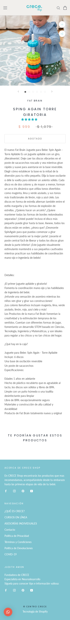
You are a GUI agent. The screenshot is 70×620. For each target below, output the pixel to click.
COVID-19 (10, 554)
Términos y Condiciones (18, 542)
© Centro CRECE (35, 606)
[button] (29, 119)
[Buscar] (58, 7)
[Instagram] (14, 490)
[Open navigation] (5, 7)
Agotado (35, 138)
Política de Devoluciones (18, 548)
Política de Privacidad (16, 535)
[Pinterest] (23, 490)
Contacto (9, 529)
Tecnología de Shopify (35, 611)
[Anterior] (18, 91)
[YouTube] (31, 490)
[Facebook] (5, 490)
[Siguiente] (51, 91)
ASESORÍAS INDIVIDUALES (20, 523)
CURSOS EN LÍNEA (15, 517)
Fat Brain (35, 100)
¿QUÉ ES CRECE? (14, 511)
